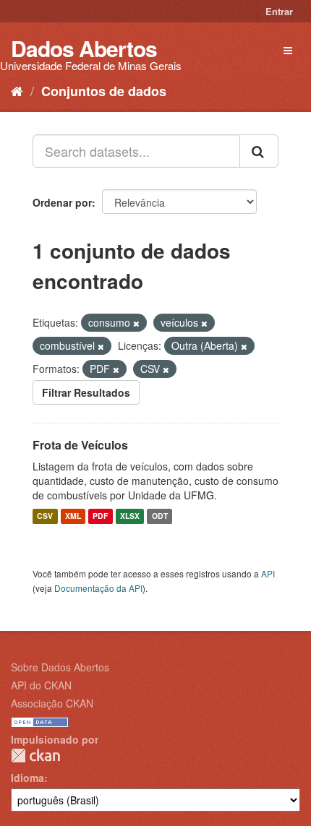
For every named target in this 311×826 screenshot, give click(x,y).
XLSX (130, 516)
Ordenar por (62, 202)
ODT (160, 516)
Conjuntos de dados (103, 91)
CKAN (35, 755)
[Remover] (136, 323)
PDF (100, 516)
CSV (45, 516)
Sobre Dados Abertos (60, 667)
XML (73, 516)
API (268, 573)
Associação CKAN (52, 703)
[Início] (17, 90)
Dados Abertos (84, 48)
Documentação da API (98, 588)
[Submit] (258, 151)
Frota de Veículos (80, 444)
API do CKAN (41, 685)
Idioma (27, 777)
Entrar (279, 11)
